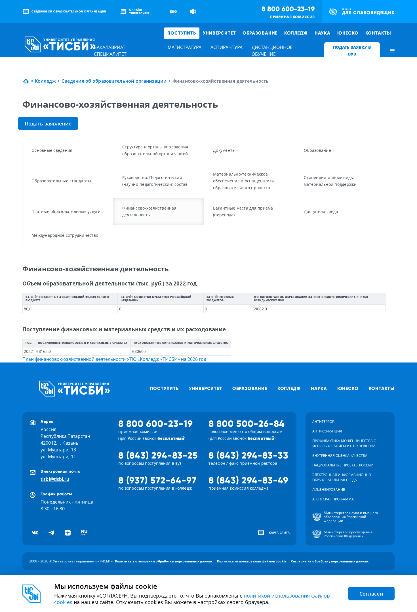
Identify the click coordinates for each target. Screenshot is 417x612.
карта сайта (279, 532)
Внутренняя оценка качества (339, 455)
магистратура (184, 47)
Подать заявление (48, 123)
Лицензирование (328, 489)
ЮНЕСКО (348, 33)
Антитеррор (323, 421)
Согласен (371, 593)
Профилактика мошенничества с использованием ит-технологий (344, 443)
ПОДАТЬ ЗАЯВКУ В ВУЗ (352, 50)
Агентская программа (333, 499)
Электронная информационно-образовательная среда (342, 477)
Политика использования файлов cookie (252, 561)
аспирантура (226, 47)
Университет (219, 33)
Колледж (296, 33)
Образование (260, 33)
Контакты (378, 33)
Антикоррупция (327, 431)
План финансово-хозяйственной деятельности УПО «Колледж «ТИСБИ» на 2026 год (114, 359)
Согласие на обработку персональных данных (329, 561)
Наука (322, 33)
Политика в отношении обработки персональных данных (164, 561)
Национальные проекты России (342, 465)
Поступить (181, 33)
